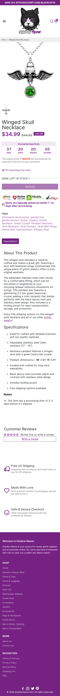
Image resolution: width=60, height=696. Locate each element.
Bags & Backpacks (11, 615)
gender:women (10, 220)
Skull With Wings (47, 226)
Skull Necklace (10, 226)
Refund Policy (9, 667)
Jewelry (6, 607)
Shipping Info (8, 671)
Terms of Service (10, 658)
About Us (7, 641)
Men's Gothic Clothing (13, 624)
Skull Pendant (28, 226)
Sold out (30, 186)
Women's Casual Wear (13, 572)
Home (3, 40)
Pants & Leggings (11, 581)
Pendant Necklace (41, 223)
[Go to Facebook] (22, 689)
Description (10, 241)
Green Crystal (22, 223)
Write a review (30, 438)
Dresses (6, 585)
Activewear (8, 602)
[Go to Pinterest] (37, 689)
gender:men (37, 217)
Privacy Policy (9, 662)
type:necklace (24, 229)
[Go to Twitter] (33, 689)
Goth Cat (6, 589)
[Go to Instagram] (28, 689)
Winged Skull (41, 229)
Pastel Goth (8, 598)
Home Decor (8, 620)
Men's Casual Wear (11, 628)
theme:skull (8, 229)
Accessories (8, 611)
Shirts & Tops (9, 576)
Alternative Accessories (15, 217)
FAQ (4, 675)
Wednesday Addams (12, 594)
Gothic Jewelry (29, 220)
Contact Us (8, 645)
